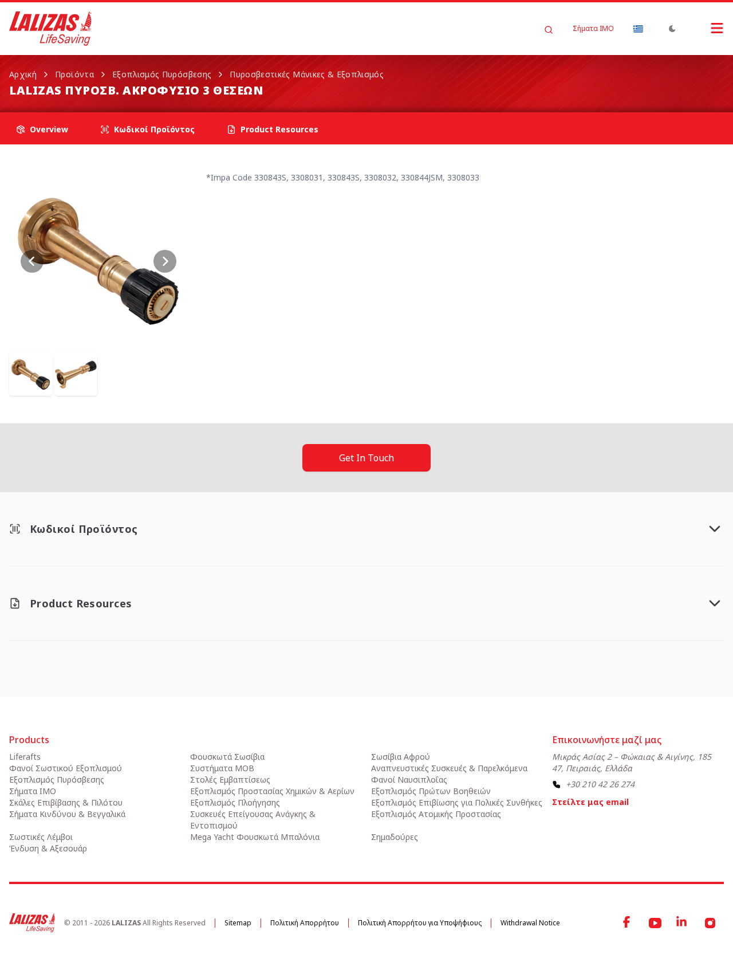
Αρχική (23, 74)
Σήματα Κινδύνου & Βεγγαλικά (67, 813)
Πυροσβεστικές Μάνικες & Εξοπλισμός (307, 74)
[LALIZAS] (50, 28)
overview (49, 129)
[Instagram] (710, 923)
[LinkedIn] (682, 923)
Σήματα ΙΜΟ (593, 28)
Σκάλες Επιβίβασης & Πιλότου (66, 802)
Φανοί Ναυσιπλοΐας (409, 779)
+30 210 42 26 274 (600, 784)
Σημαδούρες (394, 836)
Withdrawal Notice (530, 923)
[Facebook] (627, 923)
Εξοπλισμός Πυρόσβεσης (161, 74)
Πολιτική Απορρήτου (304, 923)
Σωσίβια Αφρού (400, 756)
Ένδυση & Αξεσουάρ (48, 848)
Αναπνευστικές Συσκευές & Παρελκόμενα (449, 768)
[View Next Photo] (164, 261)
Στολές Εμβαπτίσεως (230, 779)
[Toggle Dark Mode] (672, 28)
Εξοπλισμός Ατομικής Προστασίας (436, 813)
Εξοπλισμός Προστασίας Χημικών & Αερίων (272, 791)
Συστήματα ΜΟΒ (222, 768)
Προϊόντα (74, 74)
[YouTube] (655, 923)
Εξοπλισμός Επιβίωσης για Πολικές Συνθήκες (456, 802)
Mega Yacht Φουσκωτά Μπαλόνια (255, 836)
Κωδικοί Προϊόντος (154, 129)
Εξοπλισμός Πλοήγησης (235, 802)
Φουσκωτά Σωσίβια (227, 756)
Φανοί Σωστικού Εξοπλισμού (65, 768)
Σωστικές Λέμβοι (41, 836)
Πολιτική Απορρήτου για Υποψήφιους (420, 923)
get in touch (366, 457)
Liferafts (25, 756)
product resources (279, 129)
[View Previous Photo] (32, 261)
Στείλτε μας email (590, 801)
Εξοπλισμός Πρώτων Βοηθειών (431, 791)
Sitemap (237, 923)
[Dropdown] (638, 28)
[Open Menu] (705, 28)
